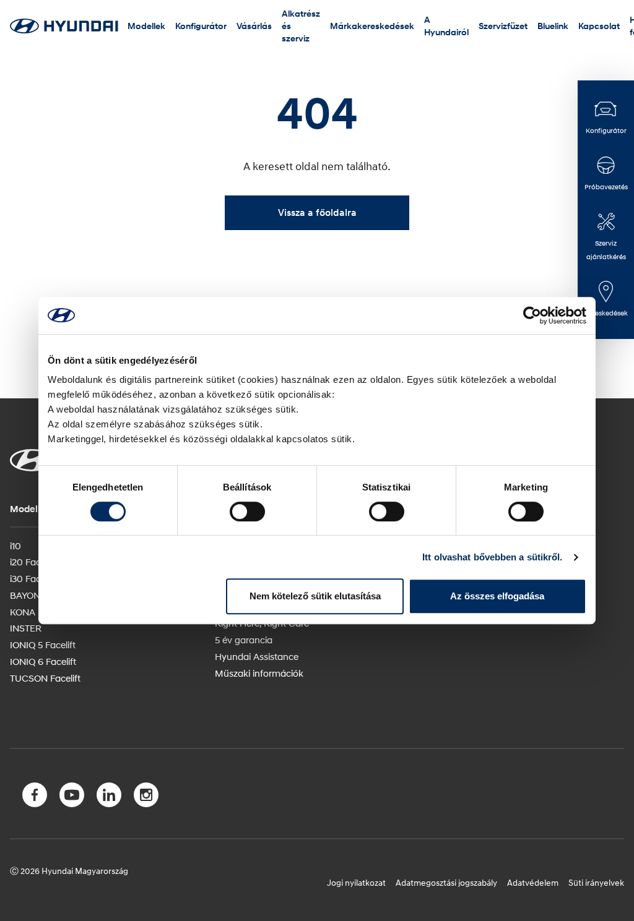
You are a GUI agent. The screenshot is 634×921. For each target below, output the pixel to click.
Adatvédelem (532, 882)
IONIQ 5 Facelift (43, 644)
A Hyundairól (446, 25)
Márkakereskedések (372, 25)
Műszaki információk (259, 673)
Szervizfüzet (503, 25)
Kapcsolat (599, 25)
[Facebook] (34, 797)
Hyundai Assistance (256, 656)
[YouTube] (71, 797)
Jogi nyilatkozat (356, 882)
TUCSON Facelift (45, 677)
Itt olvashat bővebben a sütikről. (492, 557)
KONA (22, 611)
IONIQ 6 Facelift (43, 661)
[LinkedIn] (109, 797)
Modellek (146, 25)
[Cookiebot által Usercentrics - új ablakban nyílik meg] (532, 315)
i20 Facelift (33, 561)
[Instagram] (146, 797)
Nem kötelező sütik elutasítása (315, 596)
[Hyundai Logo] (64, 25)
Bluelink (552, 25)
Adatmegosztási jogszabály (446, 882)
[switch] (247, 511)
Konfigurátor (201, 25)
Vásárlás (254, 25)
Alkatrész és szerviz (301, 25)
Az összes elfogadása (497, 596)
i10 (15, 545)
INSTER (25, 627)
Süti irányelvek (596, 882)
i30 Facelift (33, 578)
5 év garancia (243, 639)
